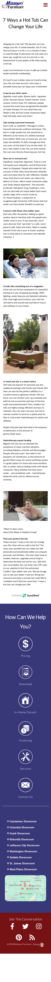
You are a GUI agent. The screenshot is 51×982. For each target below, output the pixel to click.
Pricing (25, 656)
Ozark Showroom (20, 833)
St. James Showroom (22, 863)
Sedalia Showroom (21, 857)
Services (25, 768)
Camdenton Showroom (23, 821)
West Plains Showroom (23, 869)
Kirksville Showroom (22, 839)
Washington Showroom (23, 851)
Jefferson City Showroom (25, 845)
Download (25, 684)
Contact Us (25, 797)
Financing (25, 740)
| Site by (35, 944)
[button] (25, 821)
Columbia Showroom (22, 827)
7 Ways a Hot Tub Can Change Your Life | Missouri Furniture (12, 5)
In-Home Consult (26, 712)
